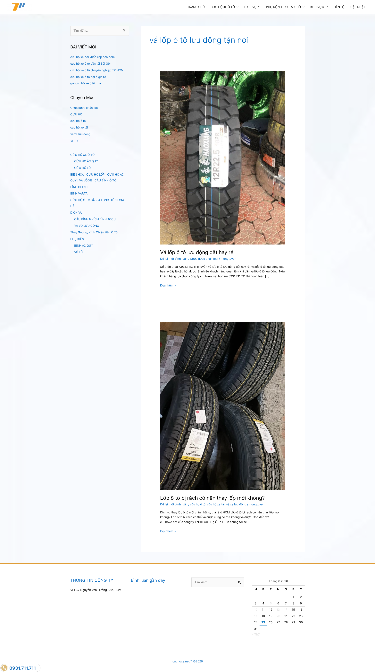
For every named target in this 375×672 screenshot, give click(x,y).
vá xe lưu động (80, 134)
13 (278, 609)
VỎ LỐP (79, 252)
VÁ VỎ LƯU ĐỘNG (86, 226)
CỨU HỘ (76, 114)
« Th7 (256, 634)
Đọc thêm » (168, 285)
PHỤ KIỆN (77, 239)
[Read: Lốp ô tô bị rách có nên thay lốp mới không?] (222, 406)
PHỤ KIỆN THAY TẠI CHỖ (283, 7)
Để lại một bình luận (174, 259)
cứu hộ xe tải (79, 127)
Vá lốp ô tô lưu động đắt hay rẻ (196, 252)
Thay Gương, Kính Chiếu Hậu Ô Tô (94, 232)
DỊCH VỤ (250, 7)
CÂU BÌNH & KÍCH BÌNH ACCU (95, 219)
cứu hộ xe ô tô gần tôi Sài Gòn (91, 63)
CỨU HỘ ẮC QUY (86, 161)
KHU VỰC (317, 7)
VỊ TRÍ (74, 141)
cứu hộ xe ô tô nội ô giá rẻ (88, 77)
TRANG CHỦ (196, 7)
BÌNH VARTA (79, 193)
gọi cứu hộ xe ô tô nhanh (87, 83)
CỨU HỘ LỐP (83, 168)
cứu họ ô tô (78, 121)
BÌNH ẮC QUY (83, 245)
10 (255, 609)
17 (255, 616)
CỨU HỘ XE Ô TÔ (223, 7)
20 (278, 616)
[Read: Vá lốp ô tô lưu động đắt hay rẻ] (222, 157)
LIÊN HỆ (339, 7)
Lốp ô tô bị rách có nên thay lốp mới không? (212, 498)
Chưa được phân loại (84, 108)
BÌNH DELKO (79, 187)
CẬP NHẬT (357, 7)
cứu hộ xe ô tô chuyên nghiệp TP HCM (96, 70)
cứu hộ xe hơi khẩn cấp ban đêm (92, 57)
